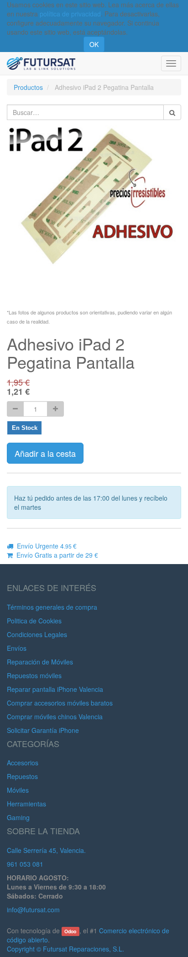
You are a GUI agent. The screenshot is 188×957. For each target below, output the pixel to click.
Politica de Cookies (34, 620)
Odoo (70, 931)
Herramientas (26, 803)
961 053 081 (25, 863)
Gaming (18, 817)
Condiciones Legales (37, 634)
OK (94, 44)
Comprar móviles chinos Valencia (55, 716)
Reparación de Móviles (40, 661)
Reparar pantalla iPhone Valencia (55, 689)
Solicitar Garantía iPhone (43, 730)
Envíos (16, 648)
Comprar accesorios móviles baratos (60, 702)
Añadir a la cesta (45, 453)
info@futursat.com (33, 909)
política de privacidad (70, 13)
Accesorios (22, 762)
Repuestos (22, 776)
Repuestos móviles (34, 675)
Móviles (18, 790)
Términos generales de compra (52, 607)
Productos (28, 87)
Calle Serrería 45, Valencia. (46, 850)
